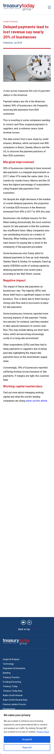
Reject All (27, 747)
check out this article (36, 400)
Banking (6, 673)
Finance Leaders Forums (14, 704)
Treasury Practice (11, 677)
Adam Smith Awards (13, 695)
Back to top (24, 629)
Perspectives (9, 709)
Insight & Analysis (10, 22)
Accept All (27, 739)
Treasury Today (10, 686)
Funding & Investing (12, 682)
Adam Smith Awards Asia (15, 700)
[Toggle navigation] (49, 7)
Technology (8, 664)
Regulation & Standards (14, 668)
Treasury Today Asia (12, 691)
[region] (27, 732)
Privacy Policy (42, 732)
